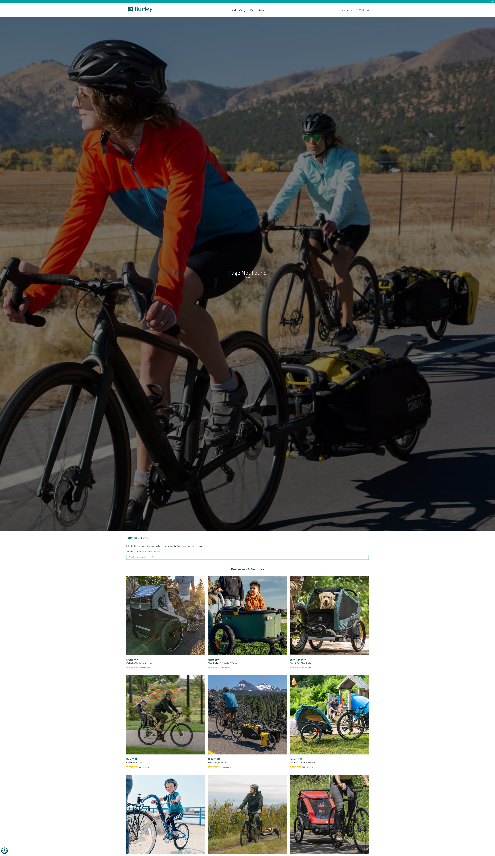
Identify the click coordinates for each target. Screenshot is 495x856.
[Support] (356, 10)
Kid (234, 10)
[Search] (352, 10)
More (261, 10)
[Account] (364, 10)
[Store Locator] (360, 10)
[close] (492, 1)
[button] (345, 10)
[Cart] (367, 10)
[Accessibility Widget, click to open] (4, 850)
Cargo (243, 10)
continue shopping (151, 551)
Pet (252, 10)
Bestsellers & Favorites (247, 569)
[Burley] (141, 10)
